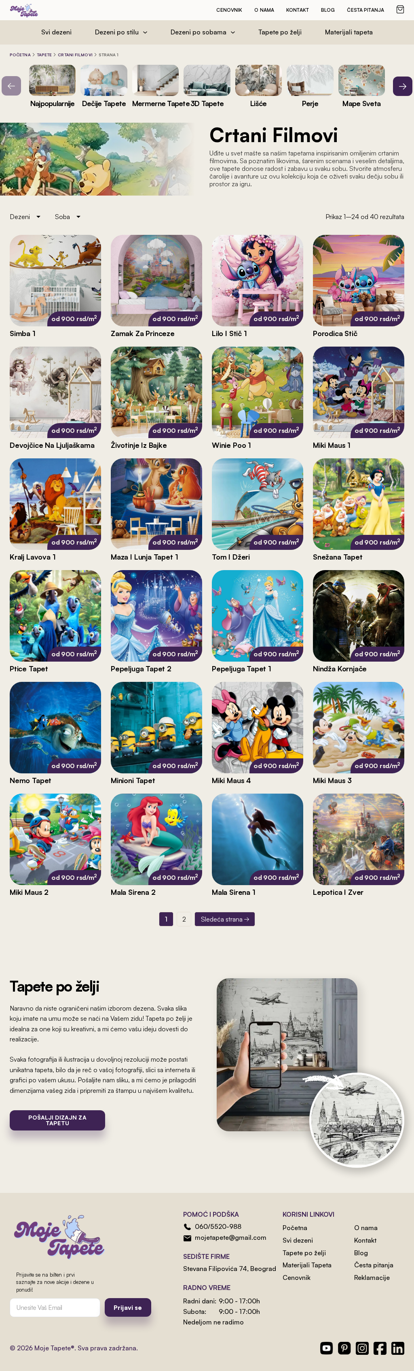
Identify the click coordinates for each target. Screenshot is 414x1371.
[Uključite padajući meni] (145, 32)
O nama (264, 10)
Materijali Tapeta (307, 1265)
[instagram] (362, 1348)
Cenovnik (229, 10)
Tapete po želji (280, 32)
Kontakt (297, 10)
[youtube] (326, 1348)
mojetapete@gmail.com (230, 1237)
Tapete (44, 55)
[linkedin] (397, 1348)
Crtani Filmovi (75, 55)
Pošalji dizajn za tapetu (57, 1120)
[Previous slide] (11, 86)
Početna (20, 55)
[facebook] (380, 1348)
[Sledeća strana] (224, 919)
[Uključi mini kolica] (400, 9)
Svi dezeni (56, 32)
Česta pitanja (365, 10)
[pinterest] (344, 1348)
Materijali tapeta (349, 32)
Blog (328, 10)
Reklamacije (372, 1277)
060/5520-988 (218, 1226)
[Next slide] (402, 86)
